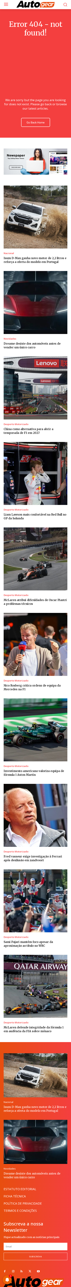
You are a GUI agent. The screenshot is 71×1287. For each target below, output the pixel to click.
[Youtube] (38, 1271)
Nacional (9, 253)
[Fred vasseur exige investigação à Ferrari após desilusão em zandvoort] (35, 815)
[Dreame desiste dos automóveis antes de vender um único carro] (35, 302)
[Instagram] (13, 1271)
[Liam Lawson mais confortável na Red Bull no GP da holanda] (35, 473)
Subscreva (35, 1256)
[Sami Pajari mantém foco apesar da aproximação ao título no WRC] (35, 900)
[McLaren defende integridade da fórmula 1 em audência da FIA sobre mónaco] (35, 986)
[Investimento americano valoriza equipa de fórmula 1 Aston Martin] (35, 729)
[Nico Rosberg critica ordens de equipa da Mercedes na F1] (35, 644)
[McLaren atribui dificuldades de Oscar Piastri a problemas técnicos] (35, 558)
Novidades (10, 339)
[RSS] (21, 1271)
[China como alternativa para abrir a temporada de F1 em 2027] (35, 387)
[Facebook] (4, 1271)
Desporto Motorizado (16, 424)
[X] (30, 1271)
